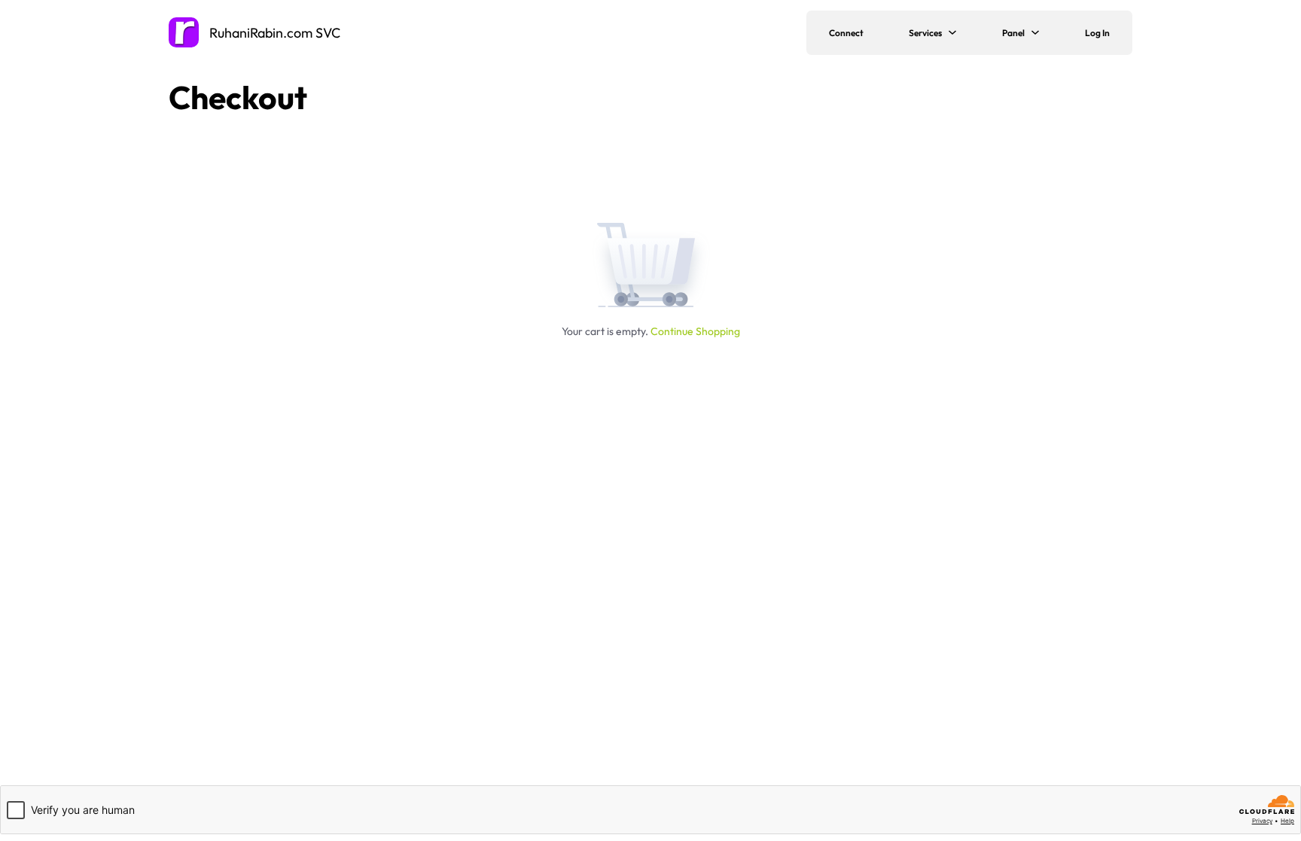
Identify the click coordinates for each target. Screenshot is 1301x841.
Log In (1097, 32)
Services (925, 32)
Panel (1013, 32)
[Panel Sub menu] (1043, 32)
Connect (846, 32)
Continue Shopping (695, 331)
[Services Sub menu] (961, 32)
